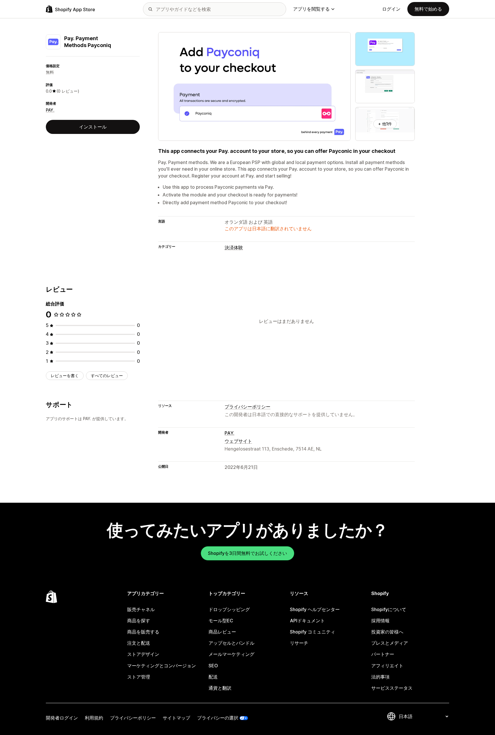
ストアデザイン (143, 654)
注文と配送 (138, 643)
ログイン (391, 9)
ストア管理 (138, 677)
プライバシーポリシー (247, 407)
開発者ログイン (62, 718)
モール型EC (221, 620)
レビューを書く (65, 375)
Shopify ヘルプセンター (315, 609)
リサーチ (299, 643)
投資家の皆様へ (387, 632)
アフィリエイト (387, 665)
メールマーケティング (231, 654)
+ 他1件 (385, 123)
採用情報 (380, 620)
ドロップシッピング (229, 609)
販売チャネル (141, 609)
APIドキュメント (307, 620)
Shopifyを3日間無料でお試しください (247, 553)
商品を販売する (143, 632)
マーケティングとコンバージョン (161, 665)
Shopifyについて (388, 609)
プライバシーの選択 (217, 718)
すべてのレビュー (107, 375)
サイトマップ (176, 718)
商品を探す (138, 620)
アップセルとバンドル (231, 643)
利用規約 (94, 718)
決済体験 (234, 247)
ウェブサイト (238, 441)
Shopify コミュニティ (312, 632)
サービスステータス (391, 688)
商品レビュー (222, 632)
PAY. (50, 110)
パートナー (382, 654)
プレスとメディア (389, 643)
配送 (213, 677)
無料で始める (428, 9)
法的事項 (380, 677)
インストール (93, 127)
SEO (213, 665)
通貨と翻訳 (220, 688)
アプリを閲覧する (311, 9)
